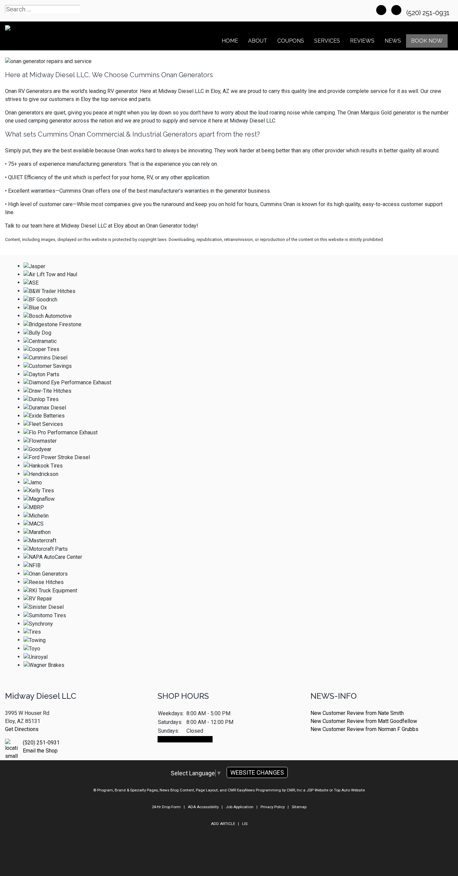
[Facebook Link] (381, 10)
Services (327, 41)
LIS (244, 823)
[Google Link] (396, 10)
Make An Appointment (185, 739)
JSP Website (317, 790)
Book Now (427, 41)
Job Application (239, 807)
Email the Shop (40, 750)
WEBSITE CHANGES (257, 772)
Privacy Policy (273, 807)
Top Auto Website (349, 790)
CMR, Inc (294, 790)
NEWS (393, 41)
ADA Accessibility (203, 807)
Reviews (362, 41)
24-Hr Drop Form (166, 807)
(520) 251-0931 (428, 13)
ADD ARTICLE (223, 823)
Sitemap (299, 807)
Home (230, 41)
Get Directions (22, 729)
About (257, 41)
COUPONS (290, 41)
